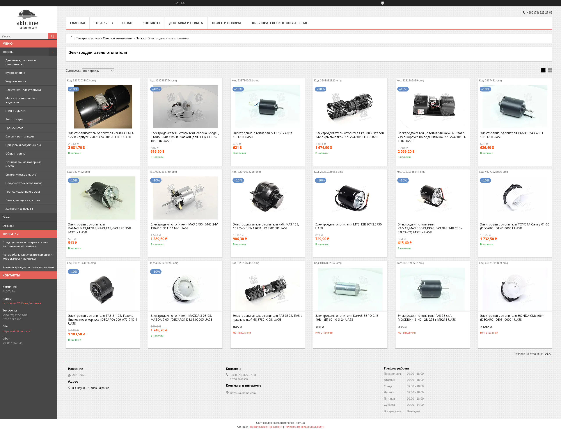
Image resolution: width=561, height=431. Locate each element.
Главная (77, 23)
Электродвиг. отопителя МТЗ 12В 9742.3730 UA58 (348, 226)
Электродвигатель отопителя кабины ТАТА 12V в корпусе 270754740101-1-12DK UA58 (101, 135)
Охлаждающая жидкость (22, 200)
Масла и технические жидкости (20, 100)
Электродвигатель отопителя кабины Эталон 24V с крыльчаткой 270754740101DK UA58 (349, 135)
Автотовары (14, 119)
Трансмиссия (14, 128)
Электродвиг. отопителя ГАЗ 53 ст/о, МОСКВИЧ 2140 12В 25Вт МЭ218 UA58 (427, 318)
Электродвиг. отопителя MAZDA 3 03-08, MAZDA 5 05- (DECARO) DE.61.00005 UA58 (181, 318)
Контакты (151, 23)
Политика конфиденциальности (304, 426)
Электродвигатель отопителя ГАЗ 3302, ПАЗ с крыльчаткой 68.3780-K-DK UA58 (267, 318)
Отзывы (8, 226)
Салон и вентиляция (19, 136)
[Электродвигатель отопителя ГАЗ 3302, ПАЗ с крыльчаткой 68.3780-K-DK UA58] (268, 289)
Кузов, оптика (15, 73)
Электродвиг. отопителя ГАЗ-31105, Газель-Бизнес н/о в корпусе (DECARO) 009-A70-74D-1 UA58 (102, 319)
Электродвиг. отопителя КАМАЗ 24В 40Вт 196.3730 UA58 (511, 135)
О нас (6, 217)
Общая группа (15, 153)
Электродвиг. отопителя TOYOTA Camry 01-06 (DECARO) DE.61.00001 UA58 (514, 226)
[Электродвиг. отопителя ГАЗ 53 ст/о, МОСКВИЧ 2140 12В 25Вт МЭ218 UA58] (432, 289)
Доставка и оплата (186, 23)
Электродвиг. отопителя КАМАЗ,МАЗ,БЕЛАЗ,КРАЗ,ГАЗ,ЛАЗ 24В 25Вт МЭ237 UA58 (100, 228)
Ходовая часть (15, 81)
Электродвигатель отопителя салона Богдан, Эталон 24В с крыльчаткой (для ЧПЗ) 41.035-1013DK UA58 (185, 137)
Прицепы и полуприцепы (23, 145)
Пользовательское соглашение (279, 23)
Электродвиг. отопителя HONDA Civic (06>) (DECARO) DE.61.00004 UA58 (512, 318)
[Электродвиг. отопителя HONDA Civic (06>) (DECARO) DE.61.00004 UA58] (515, 289)
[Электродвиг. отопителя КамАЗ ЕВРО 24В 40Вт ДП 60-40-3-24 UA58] (350, 289)
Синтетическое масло (20, 174)
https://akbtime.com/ (16, 331)
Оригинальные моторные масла (23, 164)
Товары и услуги (88, 38)
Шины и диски (15, 111)
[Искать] (52, 36)
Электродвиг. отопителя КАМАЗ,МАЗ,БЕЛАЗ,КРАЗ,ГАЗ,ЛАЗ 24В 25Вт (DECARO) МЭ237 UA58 (430, 228)
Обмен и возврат (227, 23)
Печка (140, 38)
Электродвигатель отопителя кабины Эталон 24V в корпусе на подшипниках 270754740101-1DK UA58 (432, 137)
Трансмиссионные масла (22, 192)
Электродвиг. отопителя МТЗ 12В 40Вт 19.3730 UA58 (262, 135)
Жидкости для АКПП (19, 209)
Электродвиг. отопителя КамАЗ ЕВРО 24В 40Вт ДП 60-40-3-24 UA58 (346, 318)
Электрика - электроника (23, 90)
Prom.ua (300, 422)
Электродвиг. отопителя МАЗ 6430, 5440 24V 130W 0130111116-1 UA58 (184, 226)
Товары (8, 52)
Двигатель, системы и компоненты (20, 62)
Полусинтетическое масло (24, 183)
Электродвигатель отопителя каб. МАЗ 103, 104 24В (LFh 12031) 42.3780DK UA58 (266, 226)
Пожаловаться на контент (266, 426)
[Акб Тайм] (28, 17)
